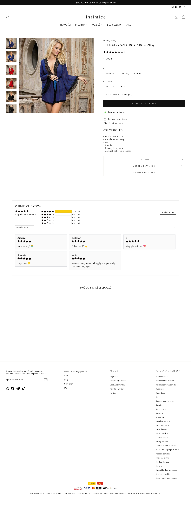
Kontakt (113, 393)
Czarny (137, 73)
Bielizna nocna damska (165, 380)
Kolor (107, 68)
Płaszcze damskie (163, 454)
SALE (128, 24)
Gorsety (159, 405)
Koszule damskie (162, 425)
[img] (41, 241)
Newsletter (68, 384)
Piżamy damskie (162, 441)
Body (158, 397)
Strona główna (109, 40)
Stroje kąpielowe (162, 458)
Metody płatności (144, 166)
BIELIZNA (80, 24)
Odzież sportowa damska (166, 445)
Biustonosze (160, 389)
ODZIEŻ (96, 24)
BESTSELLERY (114, 24)
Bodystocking (161, 409)
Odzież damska (162, 437)
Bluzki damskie (162, 393)
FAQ (65, 388)
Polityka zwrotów (116, 389)
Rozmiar (108, 81)
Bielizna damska (162, 376)
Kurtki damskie (162, 429)
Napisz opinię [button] (167, 212)
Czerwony (124, 73)
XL (114, 86)
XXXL (123, 86)
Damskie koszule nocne (165, 401)
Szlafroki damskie (163, 474)
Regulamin (114, 376)
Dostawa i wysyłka (117, 385)
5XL (133, 86)
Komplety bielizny (163, 421)
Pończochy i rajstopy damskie (167, 449)
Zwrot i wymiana (144, 172)
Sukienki (159, 466)
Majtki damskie (162, 433)
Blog (66, 379)
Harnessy (159, 413)
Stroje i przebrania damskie (166, 478)
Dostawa (144, 159)
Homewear (160, 417)
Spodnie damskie (162, 462)
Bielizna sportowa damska (166, 385)
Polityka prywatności (118, 380)
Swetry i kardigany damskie (166, 470)
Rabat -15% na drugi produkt (75, 371)
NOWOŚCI (65, 24)
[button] (110, 52)
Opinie (66, 375)
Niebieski (110, 73)
